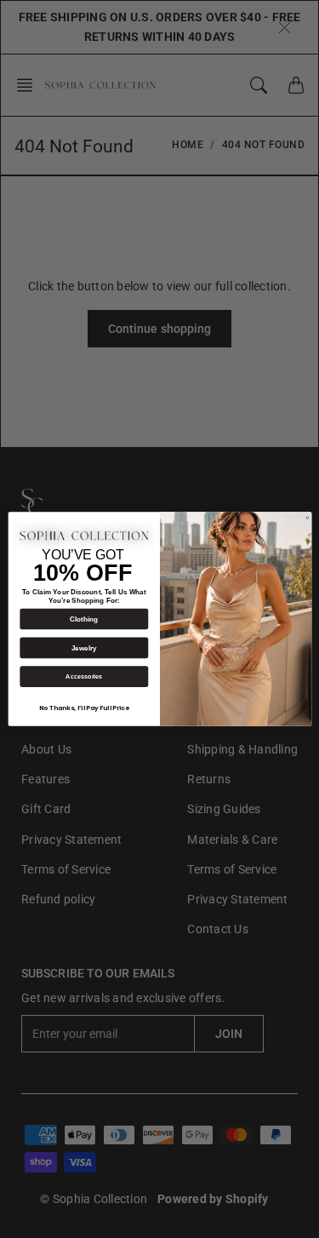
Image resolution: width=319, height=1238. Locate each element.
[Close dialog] (306, 518)
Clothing (84, 618)
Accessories (84, 676)
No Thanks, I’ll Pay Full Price (84, 709)
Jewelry (83, 647)
